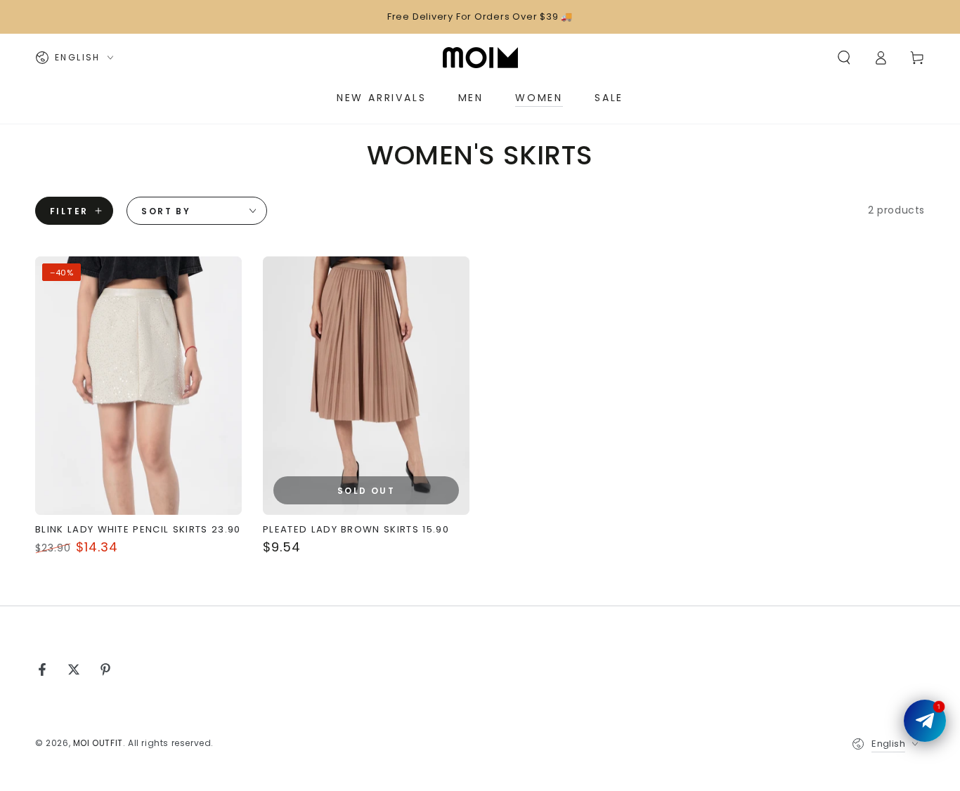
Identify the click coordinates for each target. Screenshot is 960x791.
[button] (844, 57)
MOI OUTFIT (98, 743)
